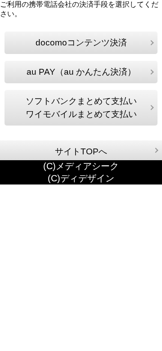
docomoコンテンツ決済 (81, 42)
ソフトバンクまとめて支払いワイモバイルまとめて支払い (81, 107)
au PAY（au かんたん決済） (81, 71)
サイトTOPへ (81, 151)
